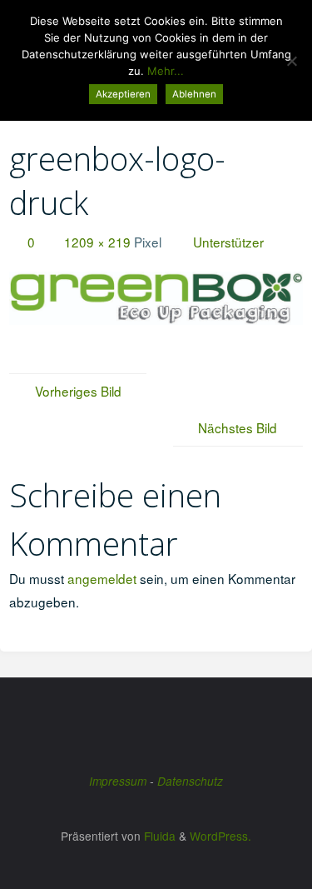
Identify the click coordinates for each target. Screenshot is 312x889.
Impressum (117, 780)
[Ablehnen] (291, 60)
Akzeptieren (123, 94)
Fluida (158, 835)
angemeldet (101, 578)
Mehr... (165, 70)
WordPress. (220, 835)
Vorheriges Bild (78, 391)
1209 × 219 (98, 241)
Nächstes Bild (237, 427)
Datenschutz (190, 780)
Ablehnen (194, 94)
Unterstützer (228, 241)
